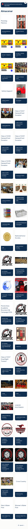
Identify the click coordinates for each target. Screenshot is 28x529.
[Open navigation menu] (25, 2)
